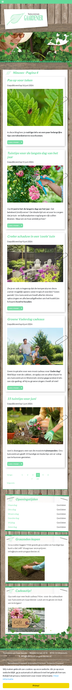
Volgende (11, 483)
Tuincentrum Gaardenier (15, 653)
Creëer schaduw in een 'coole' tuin (31, 236)
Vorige (9, 475)
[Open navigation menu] (3, 1)
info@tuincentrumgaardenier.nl (36, 656)
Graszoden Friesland (37, 663)
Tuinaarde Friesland (55, 663)
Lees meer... (14, 142)
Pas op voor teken (19, 80)
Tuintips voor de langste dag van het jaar (32, 155)
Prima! (36, 685)
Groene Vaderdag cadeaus (25, 319)
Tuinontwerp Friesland (17, 663)
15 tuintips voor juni (21, 399)
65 (38, 479)
